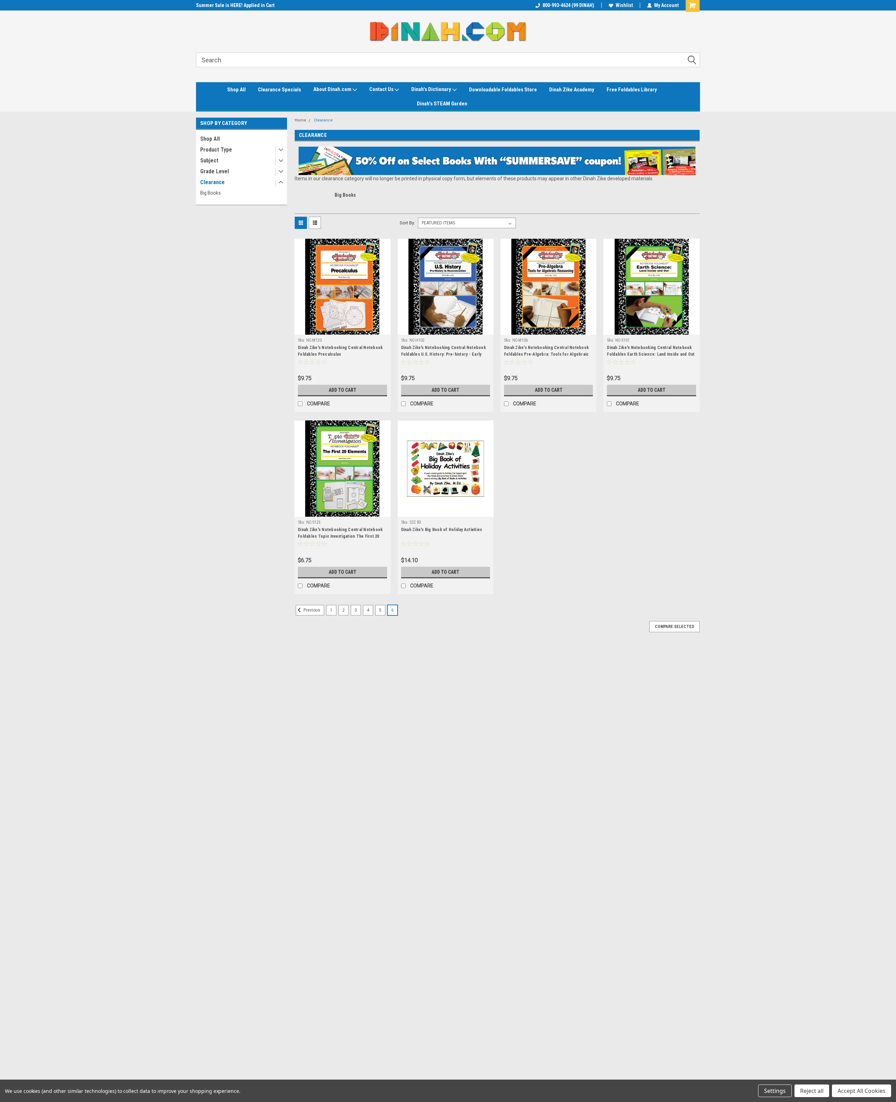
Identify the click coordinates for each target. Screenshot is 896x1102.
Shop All (236, 89)
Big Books (210, 193)
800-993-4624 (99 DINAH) (568, 5)
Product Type (216, 149)
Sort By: (407, 222)
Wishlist (624, 5)
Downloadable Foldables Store (503, 89)
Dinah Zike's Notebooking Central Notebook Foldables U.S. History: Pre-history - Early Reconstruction (443, 354)
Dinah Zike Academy (571, 89)
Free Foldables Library (632, 89)
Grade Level (214, 171)
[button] (497, 161)
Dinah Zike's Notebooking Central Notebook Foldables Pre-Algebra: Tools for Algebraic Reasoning (546, 354)
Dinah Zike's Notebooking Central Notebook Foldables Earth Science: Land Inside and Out (650, 351)
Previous (311, 610)
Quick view (342, 329)
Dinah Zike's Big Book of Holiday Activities (441, 529)
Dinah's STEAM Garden (442, 103)
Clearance (212, 182)
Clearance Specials (279, 89)
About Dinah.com (332, 89)
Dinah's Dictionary (431, 89)
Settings (775, 1091)
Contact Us (381, 89)
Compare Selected (674, 626)
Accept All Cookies (862, 1091)
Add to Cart (342, 390)
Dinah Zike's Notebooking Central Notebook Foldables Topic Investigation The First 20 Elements (340, 536)
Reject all (812, 1091)
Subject (209, 160)
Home (300, 120)
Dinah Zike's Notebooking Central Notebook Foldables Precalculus (340, 351)
